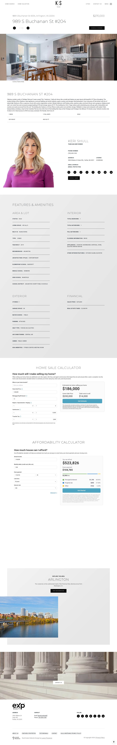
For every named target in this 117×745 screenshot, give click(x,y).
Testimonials (43, 733)
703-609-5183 (42, 717)
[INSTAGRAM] (68, 172)
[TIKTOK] (81, 172)
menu (107, 4)
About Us (15, 733)
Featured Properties (29, 733)
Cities (88, 4)
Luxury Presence (46, 738)
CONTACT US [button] (58, 682)
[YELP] (87, 172)
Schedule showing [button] (97, 28)
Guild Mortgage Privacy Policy (71, 733)
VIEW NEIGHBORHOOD (58, 590)
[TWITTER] (93, 172)
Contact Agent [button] (73, 178)
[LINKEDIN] (74, 172)
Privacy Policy (100, 737)
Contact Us (97, 4)
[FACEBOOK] (78, 716)
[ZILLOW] (111, 172)
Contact (54, 733)
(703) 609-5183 (72, 153)
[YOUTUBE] (99, 172)
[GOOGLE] (105, 172)
